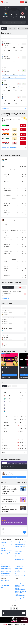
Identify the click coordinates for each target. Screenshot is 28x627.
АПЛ (16, 573)
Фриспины (17, 553)
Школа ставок (4, 582)
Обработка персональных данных (20, 594)
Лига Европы (18, 570)
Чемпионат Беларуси (20, 571)
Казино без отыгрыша (20, 546)
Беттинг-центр (8, 5)
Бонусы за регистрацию (7, 552)
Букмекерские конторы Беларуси (6, 541)
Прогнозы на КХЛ (5, 573)
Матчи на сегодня (19, 566)
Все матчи (17, 564)
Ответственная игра (20, 597)
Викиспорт (3, 583)
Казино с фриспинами (20, 544)
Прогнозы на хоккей (6, 570)
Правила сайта (18, 583)
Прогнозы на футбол (6, 566)
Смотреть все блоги (21, 482)
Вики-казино (18, 549)
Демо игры (17, 557)
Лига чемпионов (19, 568)
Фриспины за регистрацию (18, 555)
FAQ (2, 587)
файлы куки (12, 614)
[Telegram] (14, 608)
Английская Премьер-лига (17, 5)
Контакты (17, 582)
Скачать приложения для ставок (7, 544)
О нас (16, 580)
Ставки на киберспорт (20, 575)
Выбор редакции (5, 585)
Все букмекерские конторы (9, 147)
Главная (2, 5)
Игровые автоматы (19, 559)
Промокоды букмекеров (7, 553)
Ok (23, 613)
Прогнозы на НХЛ (5, 575)
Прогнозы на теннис (6, 571)
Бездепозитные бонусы (6, 550)
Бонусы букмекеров (6, 547)
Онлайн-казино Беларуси (21, 541)
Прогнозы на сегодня (6, 568)
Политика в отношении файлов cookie (20, 592)
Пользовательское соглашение (19, 586)
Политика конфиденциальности (20, 589)
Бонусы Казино (18, 551)
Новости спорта (5, 580)
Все (25, 351)
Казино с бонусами (19, 542)
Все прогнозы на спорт (6, 564)
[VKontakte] (17, 608)
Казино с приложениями (21, 548)
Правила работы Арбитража (19, 599)
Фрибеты (3, 548)
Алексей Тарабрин (10, 473)
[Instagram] (11, 608)
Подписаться (14, 477)
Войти (21, 2)
